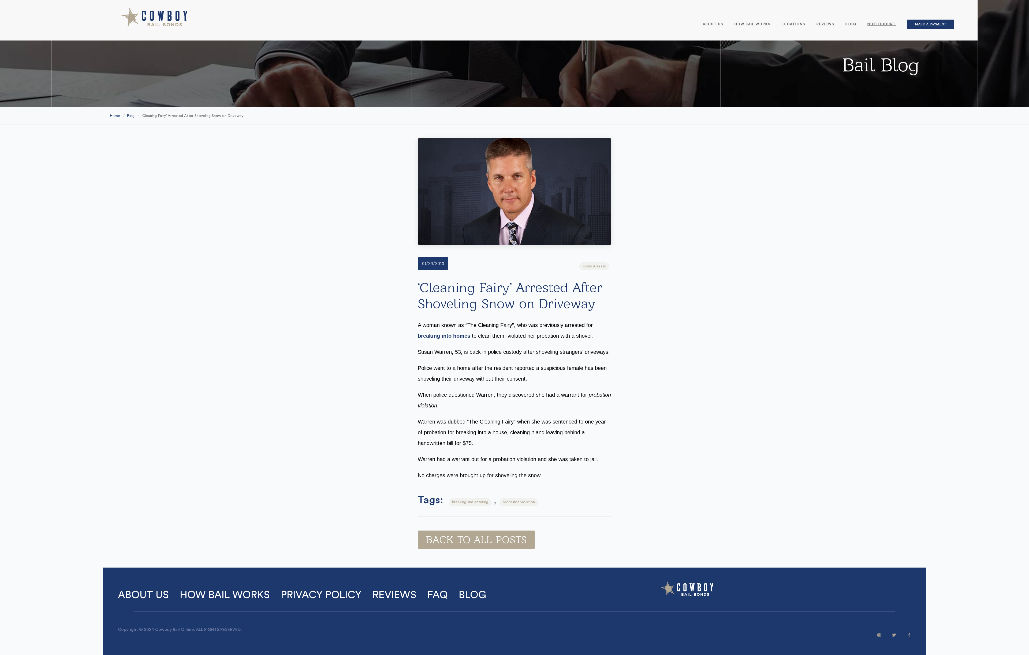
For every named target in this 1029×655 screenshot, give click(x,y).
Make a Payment (930, 24)
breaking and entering (470, 502)
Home (115, 115)
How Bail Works (753, 24)
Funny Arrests (594, 266)
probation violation (519, 502)
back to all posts (476, 539)
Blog (850, 24)
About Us (713, 24)
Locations (794, 24)
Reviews (825, 24)
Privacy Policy (321, 595)
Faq (437, 595)
